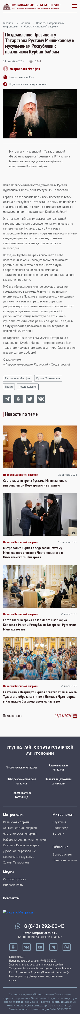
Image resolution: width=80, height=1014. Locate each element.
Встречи (58, 833)
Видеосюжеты (13, 885)
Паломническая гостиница (21, 794)
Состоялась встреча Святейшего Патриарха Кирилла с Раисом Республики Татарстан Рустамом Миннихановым (39, 624)
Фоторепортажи (14, 879)
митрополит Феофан (25, 68)
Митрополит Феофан (17, 378)
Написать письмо (65, 860)
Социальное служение (18, 857)
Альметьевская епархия (59, 767)
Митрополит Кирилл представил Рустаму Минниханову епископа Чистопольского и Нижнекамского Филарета (33, 552)
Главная (8, 23)
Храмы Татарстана (16, 862)
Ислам (9, 386)
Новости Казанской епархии (41, 26)
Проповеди (60, 828)
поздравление (28, 386)
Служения (59, 822)
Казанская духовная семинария (59, 781)
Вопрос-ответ (62, 854)
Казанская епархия (16, 822)
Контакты (11, 898)
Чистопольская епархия (21, 767)
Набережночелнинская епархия (21, 781)
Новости (25, 23)
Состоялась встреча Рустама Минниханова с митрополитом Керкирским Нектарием (35, 483)
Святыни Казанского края (21, 845)
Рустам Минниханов (48, 378)
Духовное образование (19, 851)
